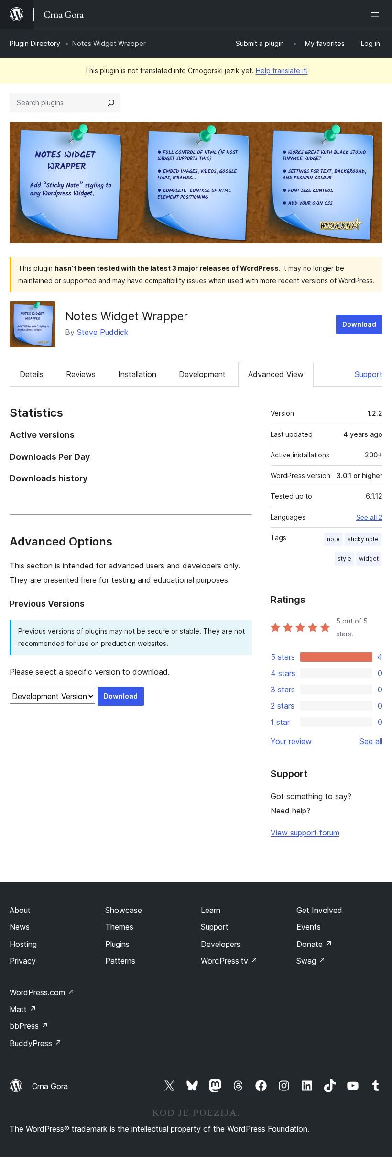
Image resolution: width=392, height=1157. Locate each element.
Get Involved (319, 910)
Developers (220, 944)
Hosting (23, 944)
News (20, 927)
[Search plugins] (110, 102)
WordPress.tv (229, 961)
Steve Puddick (103, 332)
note (333, 539)
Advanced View (276, 374)
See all (370, 741)
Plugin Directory (35, 43)
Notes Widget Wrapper (126, 316)
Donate (314, 944)
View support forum (305, 832)
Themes (119, 927)
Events (308, 927)
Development (202, 374)
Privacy (23, 961)
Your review (291, 741)
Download (359, 324)
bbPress (29, 1026)
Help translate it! (282, 71)
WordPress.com (42, 992)
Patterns (120, 961)
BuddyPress (36, 1043)
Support (368, 374)
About (20, 910)
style (344, 558)
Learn (210, 910)
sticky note (363, 539)
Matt (23, 1009)
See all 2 (369, 517)
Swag (311, 961)
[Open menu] (376, 14)
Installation (137, 374)
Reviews (81, 374)
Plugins (117, 944)
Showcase (123, 910)
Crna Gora (50, 1086)
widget (369, 558)
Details (32, 374)
